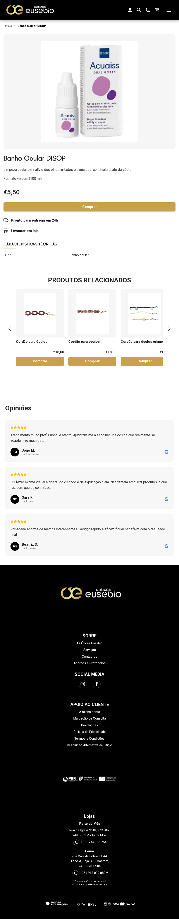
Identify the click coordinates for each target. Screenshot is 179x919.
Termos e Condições (89, 739)
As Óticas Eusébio (89, 643)
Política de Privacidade (90, 732)
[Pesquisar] (138, 10)
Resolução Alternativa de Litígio (89, 745)
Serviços (89, 650)
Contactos (89, 657)
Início (8, 26)
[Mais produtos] (169, 328)
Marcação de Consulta (89, 718)
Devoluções (89, 725)
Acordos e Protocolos (90, 663)
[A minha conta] (129, 10)
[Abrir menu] (169, 10)
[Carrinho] (156, 10)
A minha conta (89, 712)
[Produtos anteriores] (9, 328)
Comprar (89, 207)
